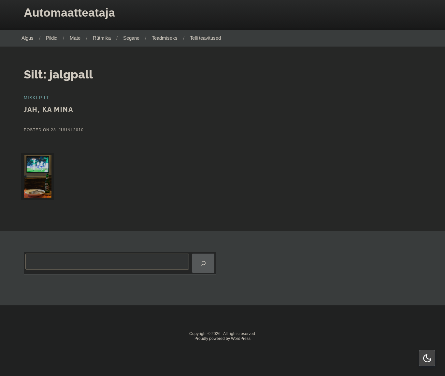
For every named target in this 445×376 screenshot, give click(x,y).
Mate (75, 38)
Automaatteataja (69, 12)
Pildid (51, 38)
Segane (131, 38)
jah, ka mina (48, 109)
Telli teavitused (205, 38)
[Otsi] (203, 263)
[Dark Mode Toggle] (427, 358)
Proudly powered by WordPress (222, 338)
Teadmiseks (165, 38)
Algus (28, 38)
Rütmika (102, 38)
